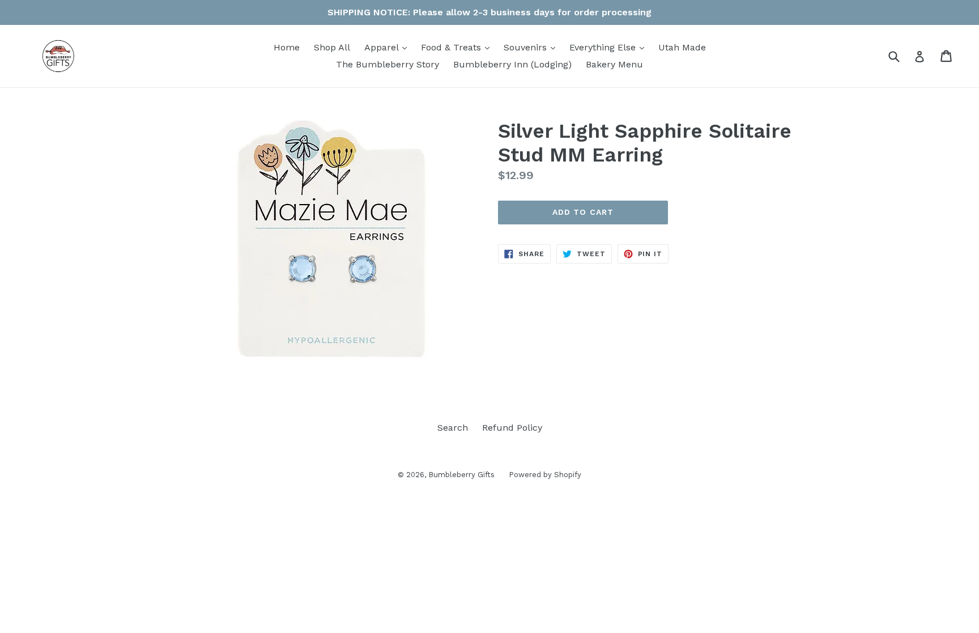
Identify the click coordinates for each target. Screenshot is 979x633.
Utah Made (682, 47)
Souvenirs (532, 47)
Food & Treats (458, 47)
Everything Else (609, 47)
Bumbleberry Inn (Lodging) (512, 64)
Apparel (388, 47)
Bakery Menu (614, 64)
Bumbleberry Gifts (461, 474)
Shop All (332, 47)
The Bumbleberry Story (387, 64)
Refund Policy (512, 427)
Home (287, 47)
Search (452, 427)
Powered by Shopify (545, 474)
